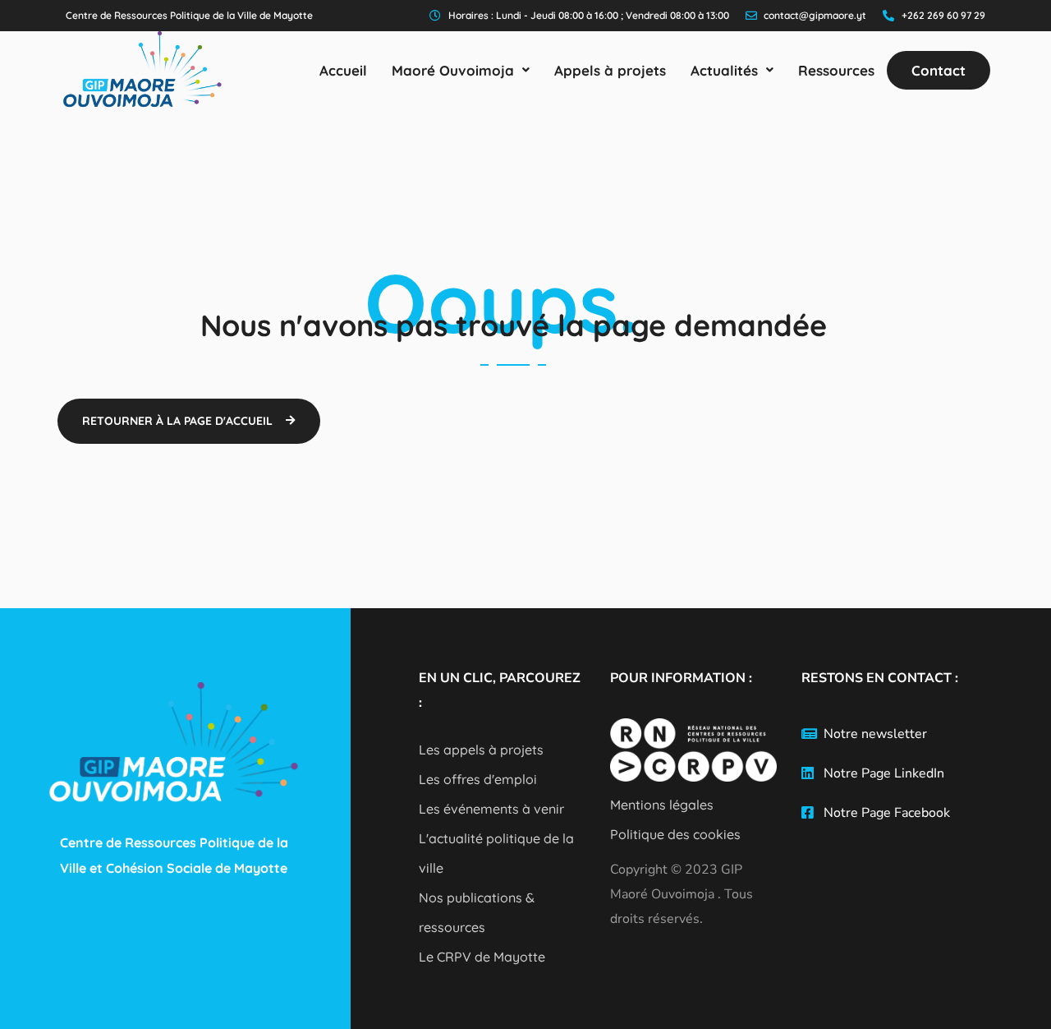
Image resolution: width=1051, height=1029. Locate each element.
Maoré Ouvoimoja (453, 70)
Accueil (343, 70)
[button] (460, 70)
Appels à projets (610, 70)
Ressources (836, 70)
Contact (938, 70)
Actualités (724, 70)
